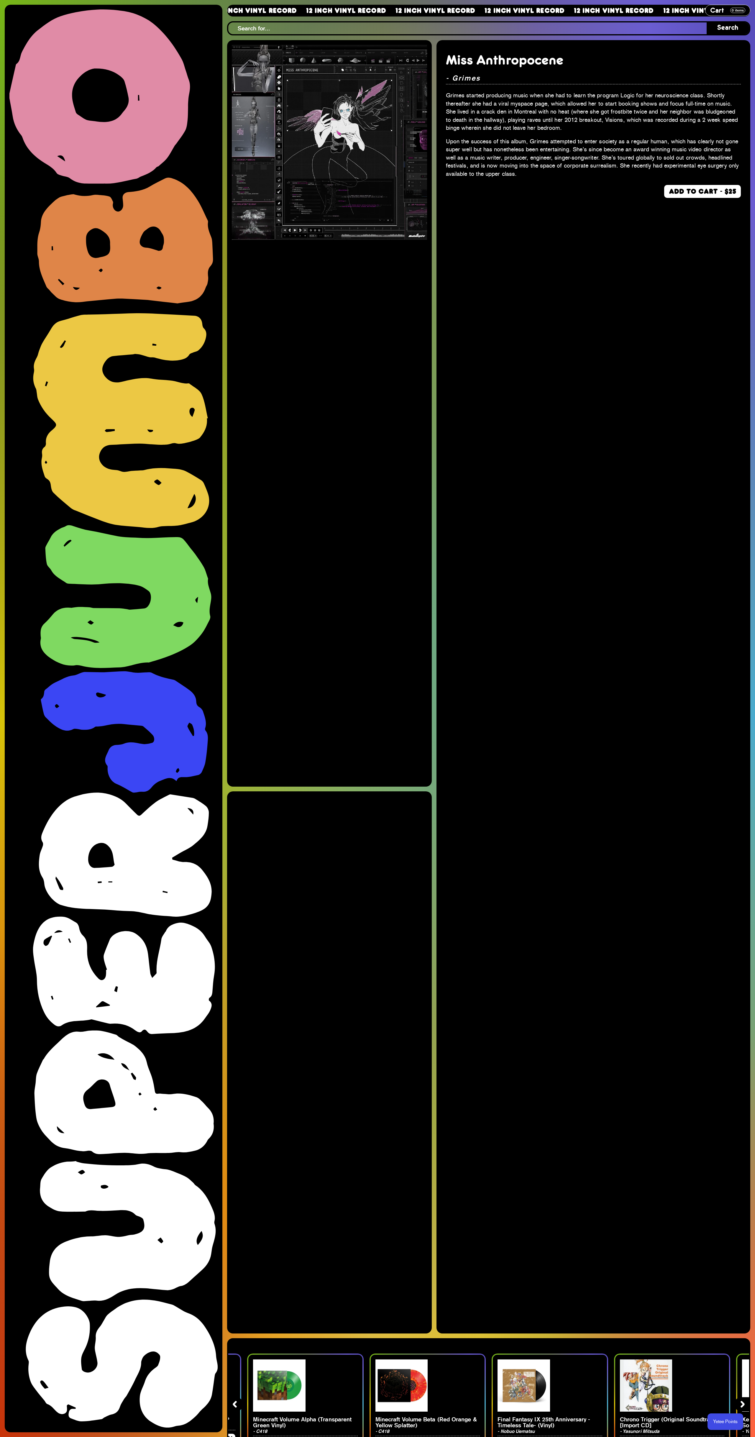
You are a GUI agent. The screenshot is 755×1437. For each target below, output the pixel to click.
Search (727, 28)
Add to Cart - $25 (702, 191)
